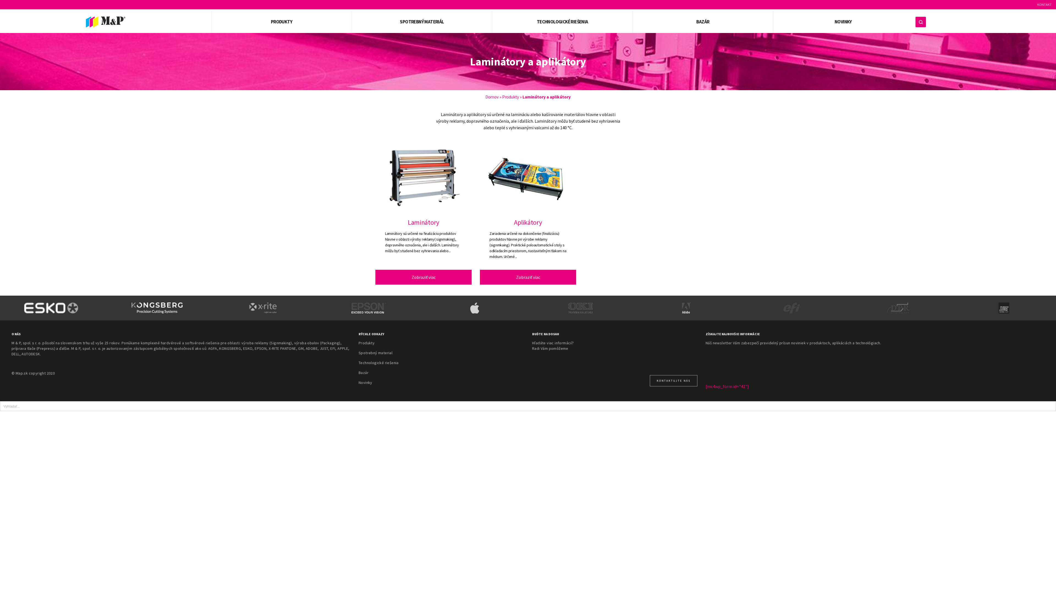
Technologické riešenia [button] (562, 22)
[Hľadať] (920, 22)
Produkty (510, 97)
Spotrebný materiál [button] (422, 22)
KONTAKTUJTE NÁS (674, 381)
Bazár (702, 22)
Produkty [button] (281, 22)
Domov (492, 97)
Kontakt (1044, 4)
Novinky (843, 22)
